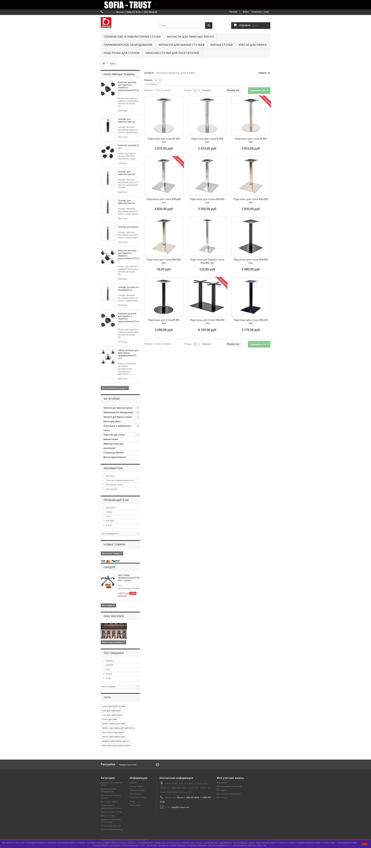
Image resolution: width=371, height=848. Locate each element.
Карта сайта (135, 805)
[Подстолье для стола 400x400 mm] (164, 176)
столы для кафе (109, 719)
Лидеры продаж (137, 790)
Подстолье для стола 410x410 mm (250, 322)
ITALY (108, 516)
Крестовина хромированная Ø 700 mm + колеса (129, 578)
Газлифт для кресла (128, 227)
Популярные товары (119, 74)
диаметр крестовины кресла (115, 741)
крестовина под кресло (113, 732)
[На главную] (104, 63)
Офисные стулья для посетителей (172, 53)
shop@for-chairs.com (180, 807)
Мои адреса (222, 790)
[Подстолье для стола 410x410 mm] (251, 297)
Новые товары (114, 544)
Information (113, 468)
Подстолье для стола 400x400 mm (164, 201)
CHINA (109, 512)
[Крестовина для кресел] (108, 356)
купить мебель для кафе (113, 724)
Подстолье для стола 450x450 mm (207, 201)
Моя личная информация (229, 794)
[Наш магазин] (120, 631)
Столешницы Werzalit (113, 453)
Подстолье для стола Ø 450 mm (207, 140)
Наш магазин (111, 489)
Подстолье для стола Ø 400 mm (164, 140)
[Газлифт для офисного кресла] (108, 125)
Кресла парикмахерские (114, 457)
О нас (132, 801)
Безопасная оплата (114, 485)
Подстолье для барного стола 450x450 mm (207, 261)
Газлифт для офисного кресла (126, 120)
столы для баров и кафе (113, 706)
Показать (148, 80)
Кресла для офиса (253, 44)
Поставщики (114, 653)
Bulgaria (109, 661)
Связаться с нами (138, 798)
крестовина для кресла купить (116, 745)
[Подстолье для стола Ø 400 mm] (164, 115)
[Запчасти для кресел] (185, 4)
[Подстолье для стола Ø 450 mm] (207, 115)
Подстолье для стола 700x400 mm (207, 322)
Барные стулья (221, 44)
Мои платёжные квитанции (229, 786)
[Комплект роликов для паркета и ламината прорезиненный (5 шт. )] (108, 88)
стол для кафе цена (111, 710)
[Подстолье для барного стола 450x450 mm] (207, 236)
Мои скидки (222, 798)
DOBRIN (109, 665)
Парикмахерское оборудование (128, 44)
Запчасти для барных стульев (181, 44)
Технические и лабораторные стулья (132, 36)
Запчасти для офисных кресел (190, 36)
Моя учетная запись (230, 778)
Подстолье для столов (121, 53)
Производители (116, 500)
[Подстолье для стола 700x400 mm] (207, 297)
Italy (108, 669)
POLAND (110, 521)
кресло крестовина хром (113, 737)
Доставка (110, 476)
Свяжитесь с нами (260, 12)
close (364, 844)
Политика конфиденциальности (120, 480)
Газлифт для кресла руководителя (128, 288)
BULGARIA (111, 508)
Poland (109, 674)
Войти (246, 12)
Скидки (109, 567)
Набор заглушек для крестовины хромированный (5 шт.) (128, 354)
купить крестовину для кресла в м (118, 728)
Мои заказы (222, 782)
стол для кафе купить (112, 715)
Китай (108, 525)
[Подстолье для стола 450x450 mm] (207, 176)
